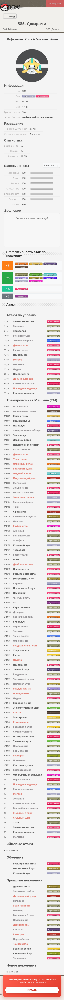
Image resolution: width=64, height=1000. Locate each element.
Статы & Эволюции (36, 39)
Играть (32, 990)
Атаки (54, 39)
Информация (15, 39)
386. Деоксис (53, 29)
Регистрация (54, 3)
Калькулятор (51, 165)
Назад (11, 16)
